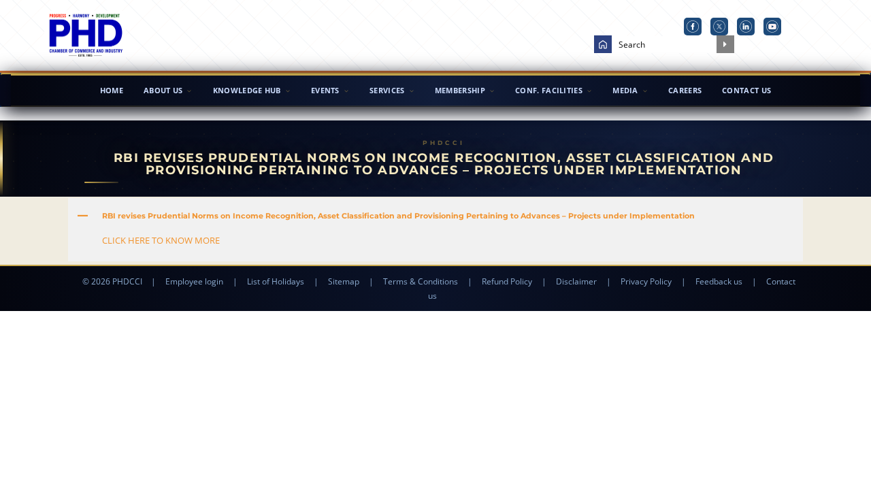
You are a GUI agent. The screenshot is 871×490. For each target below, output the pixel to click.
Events (325, 90)
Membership (460, 90)
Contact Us (746, 90)
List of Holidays (275, 281)
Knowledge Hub (247, 90)
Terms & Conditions (420, 281)
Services (386, 90)
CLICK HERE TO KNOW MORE (161, 240)
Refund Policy (507, 281)
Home (111, 90)
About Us (163, 90)
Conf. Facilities (548, 90)
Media (625, 90)
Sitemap (343, 281)
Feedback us (718, 281)
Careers (685, 90)
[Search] (725, 44)
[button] (435, 216)
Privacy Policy (646, 281)
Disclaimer (576, 281)
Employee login (194, 281)
